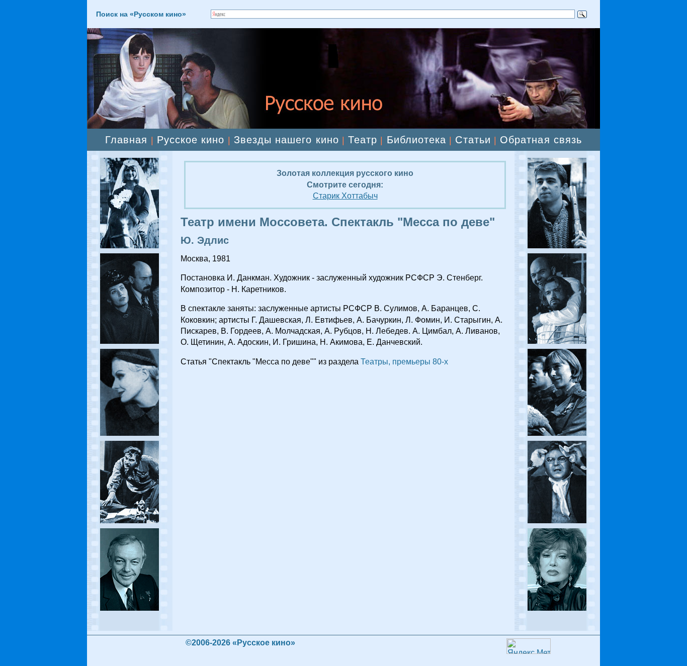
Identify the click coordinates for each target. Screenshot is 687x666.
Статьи (472, 139)
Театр (362, 139)
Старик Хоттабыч (345, 196)
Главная (126, 139)
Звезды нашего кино (286, 139)
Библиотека (417, 139)
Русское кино (191, 139)
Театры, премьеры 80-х (404, 361)
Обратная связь (541, 139)
